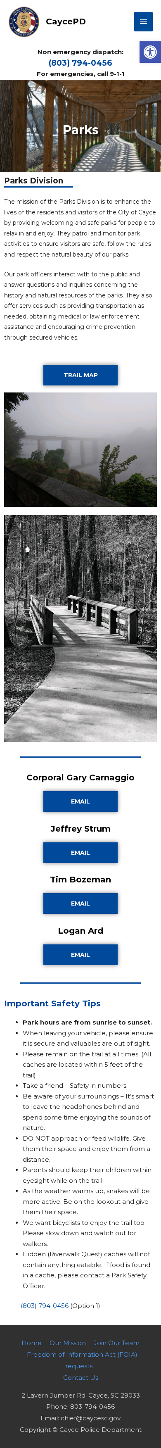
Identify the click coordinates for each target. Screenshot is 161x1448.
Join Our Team (117, 1343)
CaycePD (66, 21)
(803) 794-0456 (80, 63)
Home (31, 1343)
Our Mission (68, 1343)
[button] (150, 52)
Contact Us (80, 1377)
